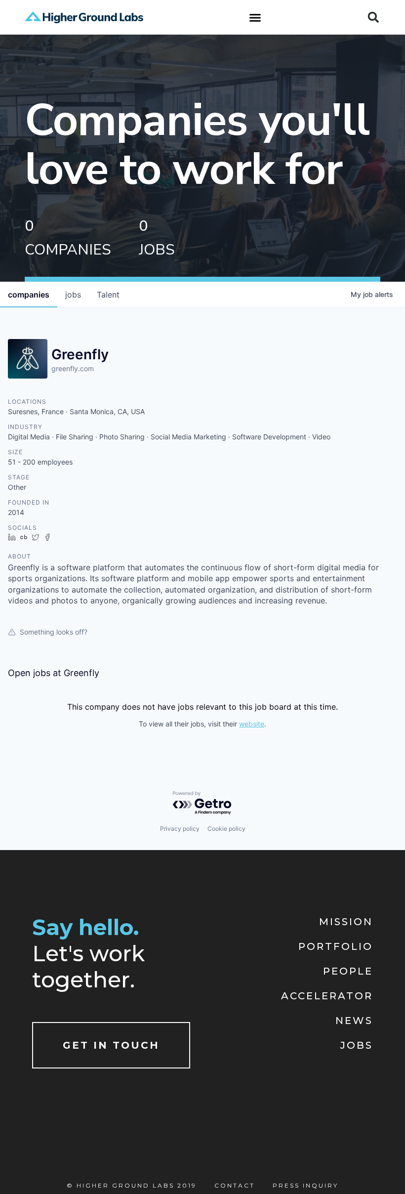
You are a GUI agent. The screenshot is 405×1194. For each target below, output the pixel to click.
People (348, 971)
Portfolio (335, 946)
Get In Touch (111, 1045)
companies (28, 294)
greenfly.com (72, 368)
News (354, 1020)
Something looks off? (53, 632)
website (251, 724)
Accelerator (327, 996)
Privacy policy (180, 828)
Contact (234, 1185)
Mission (346, 922)
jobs (73, 294)
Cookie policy (226, 828)
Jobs (356, 1045)
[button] (254, 17)
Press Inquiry (305, 1185)
